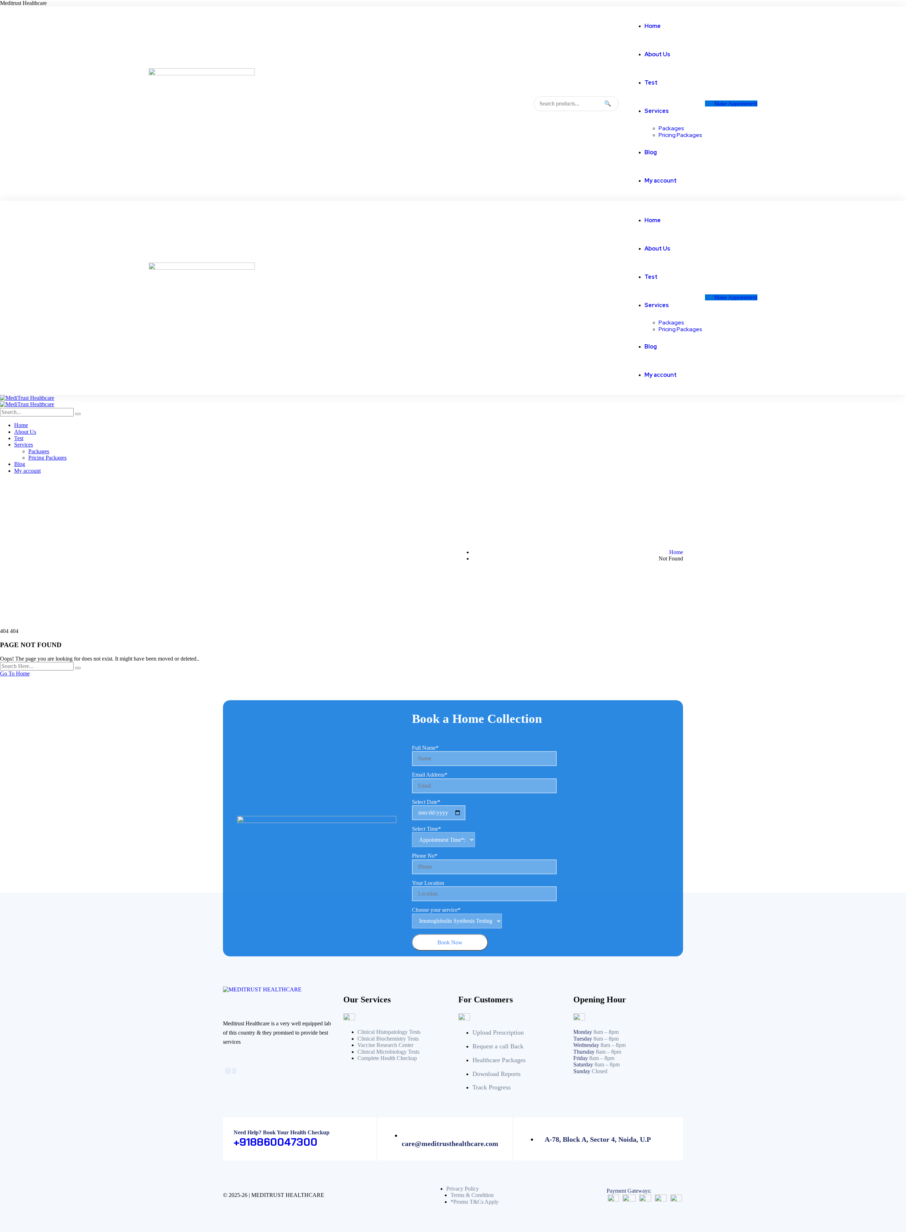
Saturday (583, 1064)
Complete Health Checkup (387, 1058)
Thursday (584, 1052)
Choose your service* (436, 910)
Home (676, 552)
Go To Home (15, 673)
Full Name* (425, 748)
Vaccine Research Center (385, 1045)
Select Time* (426, 829)
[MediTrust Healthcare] (27, 398)
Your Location (428, 883)
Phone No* (424, 856)
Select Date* (426, 802)
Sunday (581, 1071)
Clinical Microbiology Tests (388, 1052)
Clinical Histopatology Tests (388, 1032)
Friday (580, 1058)
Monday (582, 1032)
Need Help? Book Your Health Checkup (281, 1132)
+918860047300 (275, 1142)
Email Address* (429, 775)
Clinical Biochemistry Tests (388, 1039)
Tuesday (582, 1039)
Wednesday (586, 1045)
